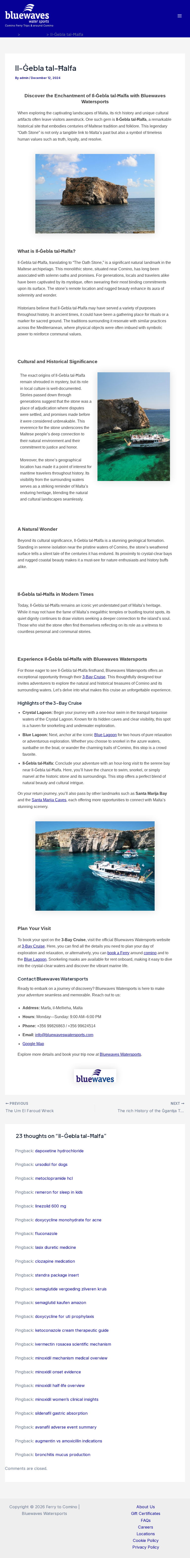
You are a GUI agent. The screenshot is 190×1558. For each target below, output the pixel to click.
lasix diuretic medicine (55, 1247)
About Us (145, 1506)
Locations (146, 1533)
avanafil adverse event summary (65, 1427)
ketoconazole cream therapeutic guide (72, 1330)
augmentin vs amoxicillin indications (68, 1440)
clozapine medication (55, 1261)
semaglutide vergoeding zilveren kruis (71, 1288)
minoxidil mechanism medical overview (71, 1358)
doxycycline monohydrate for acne (68, 1219)
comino (150, 953)
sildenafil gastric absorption (61, 1413)
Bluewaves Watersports (120, 1054)
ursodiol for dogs (51, 1164)
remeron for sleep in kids (59, 1192)
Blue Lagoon (105, 735)
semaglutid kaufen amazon (60, 1302)
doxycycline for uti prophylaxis (64, 1316)
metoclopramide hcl (54, 1178)
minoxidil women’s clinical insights (66, 1399)
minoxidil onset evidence (58, 1371)
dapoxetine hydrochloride (59, 1150)
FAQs (146, 1520)
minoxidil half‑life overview (60, 1385)
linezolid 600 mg (50, 1206)
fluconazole (46, 1233)
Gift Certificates (145, 1513)
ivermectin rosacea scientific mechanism (73, 1344)
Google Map (33, 1044)
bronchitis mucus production (62, 1454)
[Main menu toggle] (179, 16)
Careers (145, 1527)
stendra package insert (57, 1275)
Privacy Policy (145, 1547)
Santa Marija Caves (49, 800)
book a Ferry (118, 953)
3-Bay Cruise (93, 677)
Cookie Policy (146, 1540)
